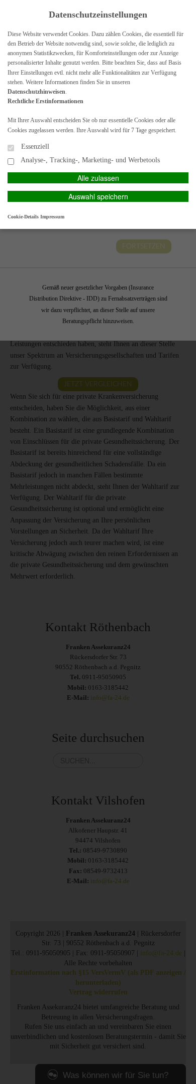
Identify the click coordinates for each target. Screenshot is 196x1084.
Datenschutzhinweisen (36, 91)
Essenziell (34, 146)
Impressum (52, 216)
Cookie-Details (23, 216)
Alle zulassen (98, 178)
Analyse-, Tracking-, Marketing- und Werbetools (89, 160)
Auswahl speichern (98, 196)
